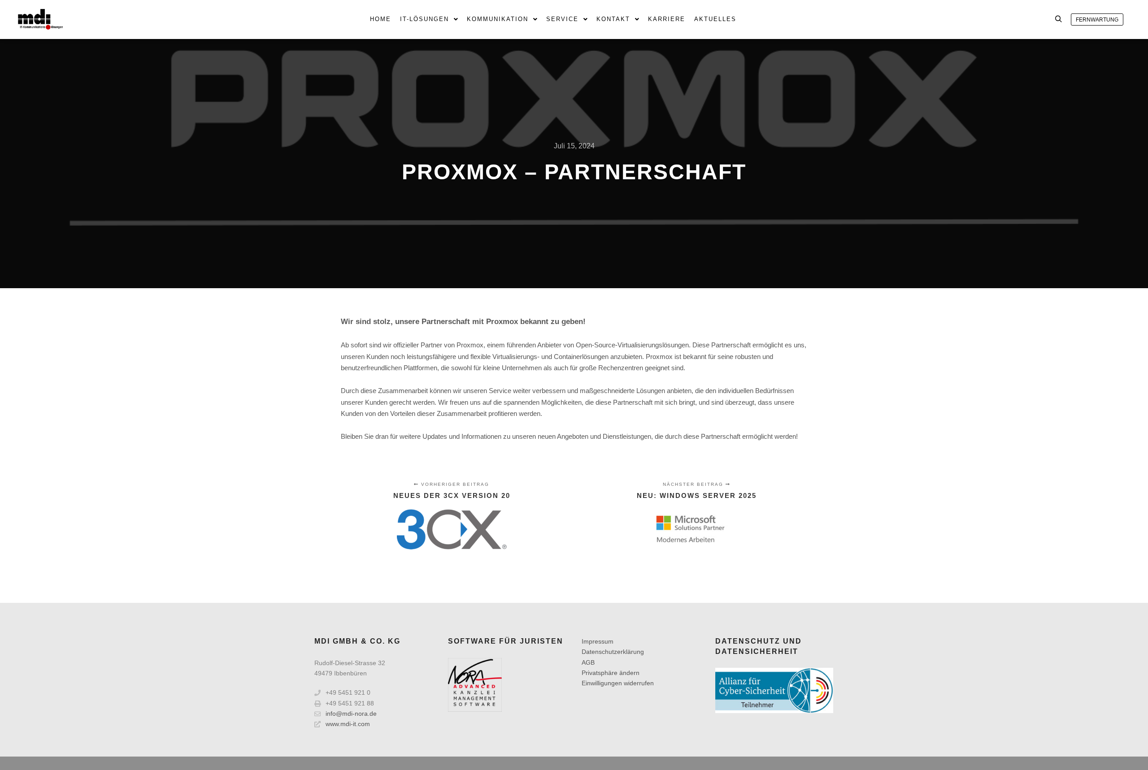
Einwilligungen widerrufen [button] (618, 683)
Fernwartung (1097, 20)
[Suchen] (1058, 19)
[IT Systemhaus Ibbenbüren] (40, 19)
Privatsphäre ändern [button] (610, 672)
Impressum (597, 641)
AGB (588, 662)
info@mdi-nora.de (351, 713)
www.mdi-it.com (348, 723)
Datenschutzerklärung (613, 651)
